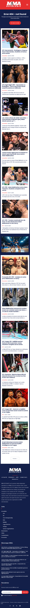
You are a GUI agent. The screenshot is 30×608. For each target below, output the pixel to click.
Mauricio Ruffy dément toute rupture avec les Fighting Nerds (13, 572)
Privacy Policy (14, 595)
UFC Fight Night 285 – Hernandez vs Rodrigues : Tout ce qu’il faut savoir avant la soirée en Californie (13, 86)
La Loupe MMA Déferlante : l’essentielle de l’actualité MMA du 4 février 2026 (14, 577)
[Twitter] (16, 606)
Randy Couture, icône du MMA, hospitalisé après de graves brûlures (14, 568)
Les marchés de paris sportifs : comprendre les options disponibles (13, 564)
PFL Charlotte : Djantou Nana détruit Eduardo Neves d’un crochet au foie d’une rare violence (14, 376)
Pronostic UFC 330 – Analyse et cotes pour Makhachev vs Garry (14, 277)
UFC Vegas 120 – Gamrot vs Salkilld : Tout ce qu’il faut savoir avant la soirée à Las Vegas (15, 410)
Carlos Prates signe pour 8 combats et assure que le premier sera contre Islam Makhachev (14, 154)
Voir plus (14, 458)
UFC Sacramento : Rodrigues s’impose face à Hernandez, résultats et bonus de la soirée (14, 51)
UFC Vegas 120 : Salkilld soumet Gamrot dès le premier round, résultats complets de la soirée (12, 343)
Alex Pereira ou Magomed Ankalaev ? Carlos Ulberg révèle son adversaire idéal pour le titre (14, 547)
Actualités (4, 55)
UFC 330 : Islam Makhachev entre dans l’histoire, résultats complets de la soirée (14, 188)
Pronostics (4, 90)
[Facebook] (10, 606)
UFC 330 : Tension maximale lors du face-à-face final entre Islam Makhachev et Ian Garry (13, 221)
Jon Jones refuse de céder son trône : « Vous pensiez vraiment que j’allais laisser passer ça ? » (15, 119)
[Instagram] (13, 606)
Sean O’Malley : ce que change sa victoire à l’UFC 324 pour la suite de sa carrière (14, 556)
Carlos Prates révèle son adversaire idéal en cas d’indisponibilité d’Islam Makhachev (13, 560)
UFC (3, 225)
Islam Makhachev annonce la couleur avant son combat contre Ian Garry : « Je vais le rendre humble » (14, 310)
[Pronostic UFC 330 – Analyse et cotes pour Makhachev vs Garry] (15, 266)
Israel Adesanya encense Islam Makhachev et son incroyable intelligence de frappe (12, 443)
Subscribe (25, 592)
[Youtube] (20, 606)
